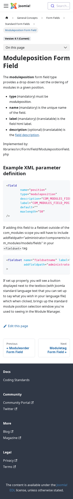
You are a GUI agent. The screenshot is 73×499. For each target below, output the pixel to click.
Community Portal (16, 402)
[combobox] (59, 5)
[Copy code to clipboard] (65, 185)
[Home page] (7, 18)
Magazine (10, 438)
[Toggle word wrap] (58, 185)
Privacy (8, 460)
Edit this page (18, 326)
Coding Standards (16, 380)
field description (27, 135)
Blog (6, 431)
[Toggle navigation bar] (6, 6)
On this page (15, 47)
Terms (7, 467)
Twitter (8, 409)
